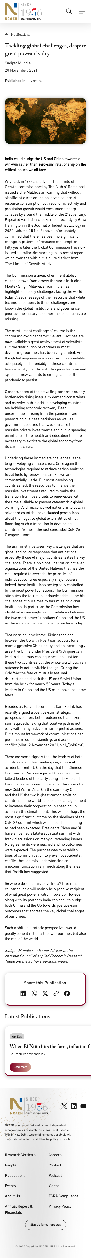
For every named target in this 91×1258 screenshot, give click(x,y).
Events (10, 1185)
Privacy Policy (60, 1206)
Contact (55, 1165)
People (10, 1165)
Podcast (55, 1175)
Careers (55, 1154)
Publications (15, 1175)
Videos (54, 1185)
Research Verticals (20, 1154)
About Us (12, 1195)
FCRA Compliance (64, 1195)
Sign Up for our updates (45, 1224)
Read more (20, 1067)
